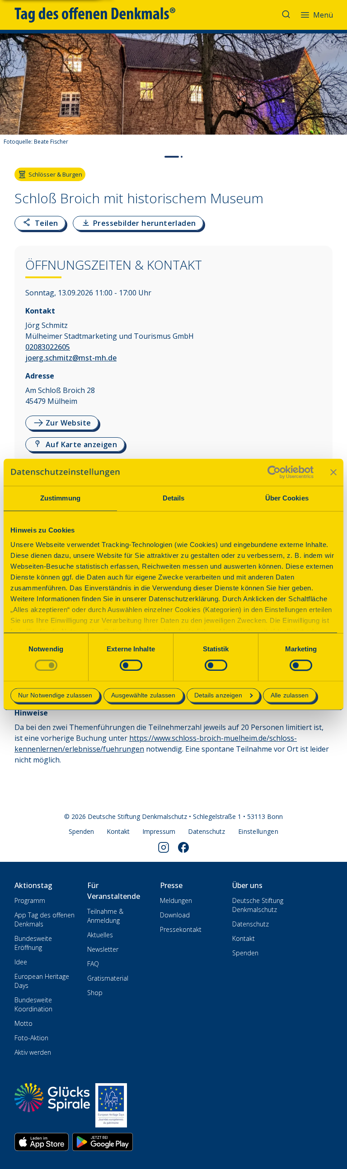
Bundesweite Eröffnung (33, 943)
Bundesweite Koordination (33, 1004)
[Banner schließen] (333, 472)
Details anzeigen (218, 695)
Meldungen (176, 900)
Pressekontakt (181, 929)
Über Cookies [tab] (287, 498)
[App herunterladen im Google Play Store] (102, 1142)
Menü (323, 15)
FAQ (93, 963)
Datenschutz (206, 831)
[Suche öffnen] (287, 15)
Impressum (158, 831)
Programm (29, 900)
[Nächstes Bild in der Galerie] (335, 97)
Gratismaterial (107, 978)
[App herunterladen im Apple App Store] (41, 1142)
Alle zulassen (290, 695)
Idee (20, 962)
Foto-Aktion (31, 1037)
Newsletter (102, 949)
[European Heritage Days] (111, 1105)
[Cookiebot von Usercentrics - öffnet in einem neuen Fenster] (274, 472)
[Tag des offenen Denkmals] (101, 15)
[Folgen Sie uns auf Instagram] (163, 847)
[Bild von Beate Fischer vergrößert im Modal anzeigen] (332, 124)
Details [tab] (174, 498)
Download (175, 915)
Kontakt (118, 831)
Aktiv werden (32, 1052)
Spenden (81, 831)
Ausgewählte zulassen (143, 695)
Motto (23, 1023)
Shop (95, 992)
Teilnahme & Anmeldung (105, 916)
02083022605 (47, 347)
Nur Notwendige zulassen (55, 695)
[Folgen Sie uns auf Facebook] (183, 847)
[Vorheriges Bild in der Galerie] (12, 97)
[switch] (131, 665)
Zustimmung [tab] (60, 498)
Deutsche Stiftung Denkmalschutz (257, 905)
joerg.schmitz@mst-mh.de (71, 358)
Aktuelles (100, 935)
